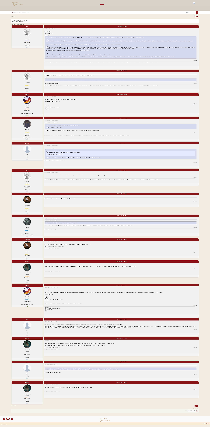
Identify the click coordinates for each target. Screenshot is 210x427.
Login (110, 2)
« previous (194, 14)
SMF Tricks (207, 423)
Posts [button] (106, 2)
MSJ (27, 26)
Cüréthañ (27, 261)
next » (198, 14)
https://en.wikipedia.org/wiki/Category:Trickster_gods (54, 246)
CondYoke (27, 143)
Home (102, 2)
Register (113, 2)
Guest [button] (196, 2)
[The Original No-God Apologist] (27, 139)
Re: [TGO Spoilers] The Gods (121, 70)
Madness (27, 94)
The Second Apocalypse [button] (16, 12)
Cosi (27, 319)
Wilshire (27, 215)
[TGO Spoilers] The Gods (25, 12)
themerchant (27, 193)
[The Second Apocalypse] (17, 2)
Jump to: (186, 410)
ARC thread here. (47, 31)
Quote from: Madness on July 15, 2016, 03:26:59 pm (53, 150)
